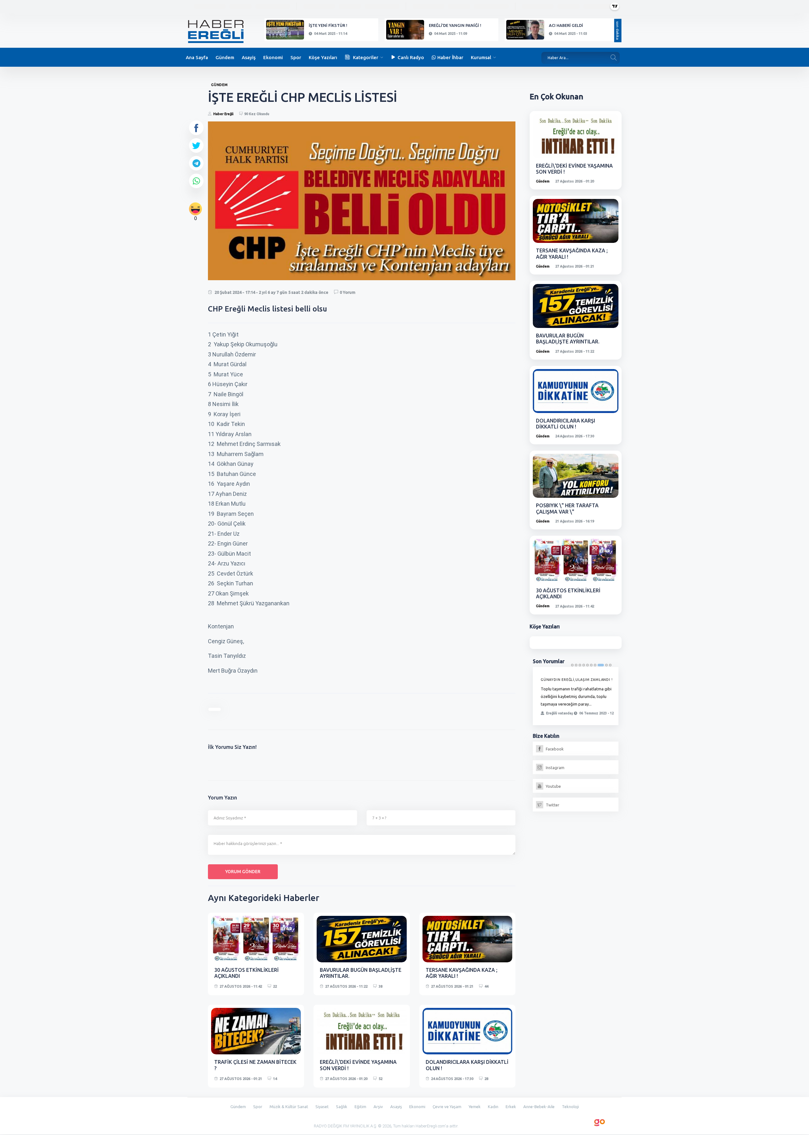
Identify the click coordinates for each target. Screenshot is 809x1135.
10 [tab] (610, 665)
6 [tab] (591, 665)
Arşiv (378, 1106)
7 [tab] (595, 665)
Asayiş (249, 57)
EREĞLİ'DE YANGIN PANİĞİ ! (455, 25)
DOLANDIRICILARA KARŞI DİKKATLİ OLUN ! (565, 423)
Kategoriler (365, 57)
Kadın (493, 1106)
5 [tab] (587, 665)
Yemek (475, 1106)
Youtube (553, 786)
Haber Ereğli (223, 114)
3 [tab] (580, 665)
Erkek (511, 1106)
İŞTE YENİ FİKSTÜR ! (328, 25)
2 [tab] (576, 665)
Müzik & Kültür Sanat (289, 1106)
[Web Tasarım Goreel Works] (599, 1121)
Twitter (552, 805)
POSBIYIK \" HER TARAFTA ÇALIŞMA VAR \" (567, 508)
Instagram (554, 767)
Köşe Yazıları (323, 57)
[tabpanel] (575, 696)
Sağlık (341, 1106)
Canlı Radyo (411, 57)
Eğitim (360, 1106)
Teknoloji (570, 1106)
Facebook (554, 749)
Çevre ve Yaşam (447, 1106)
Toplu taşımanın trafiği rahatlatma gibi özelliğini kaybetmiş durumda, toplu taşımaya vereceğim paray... (576, 696)
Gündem (225, 57)
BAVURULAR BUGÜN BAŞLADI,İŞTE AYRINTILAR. (567, 338)
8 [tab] (601, 665)
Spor (295, 57)
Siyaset (322, 1106)
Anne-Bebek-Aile (539, 1106)
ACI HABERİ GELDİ (566, 25)
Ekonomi (273, 57)
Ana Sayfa (197, 57)
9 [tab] (606, 665)
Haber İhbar (450, 57)
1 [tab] (572, 665)
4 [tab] (583, 665)
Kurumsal (481, 57)
